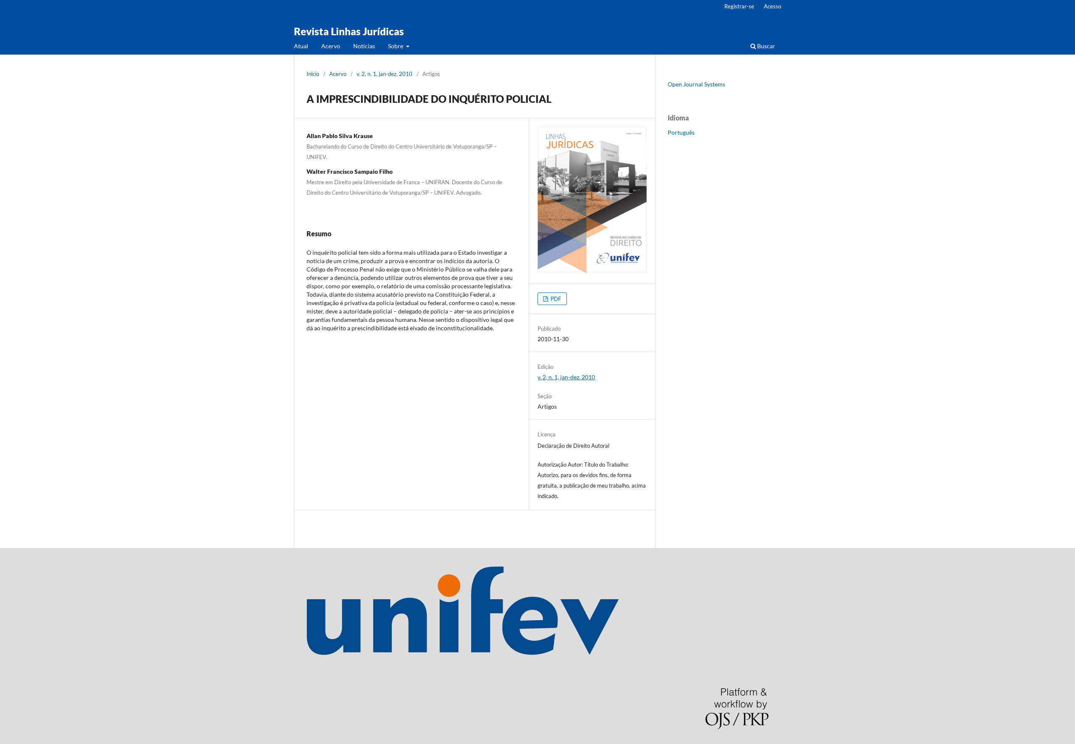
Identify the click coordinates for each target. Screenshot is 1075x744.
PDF (555, 298)
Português (681, 132)
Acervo (330, 46)
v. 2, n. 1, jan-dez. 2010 (384, 73)
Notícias (364, 46)
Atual (301, 46)
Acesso (772, 6)
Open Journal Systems (696, 84)
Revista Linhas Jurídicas (349, 31)
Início (313, 73)
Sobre (396, 46)
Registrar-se (739, 6)
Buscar (765, 46)
